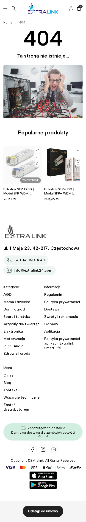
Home (7, 22)
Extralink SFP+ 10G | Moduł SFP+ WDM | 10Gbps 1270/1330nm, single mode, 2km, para (62, 195)
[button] (78, 164)
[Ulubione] (37, 150)
